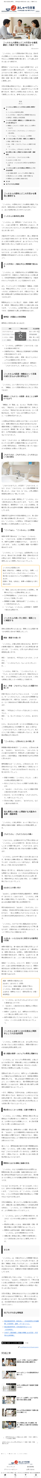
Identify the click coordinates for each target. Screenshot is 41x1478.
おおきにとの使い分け (14, 160)
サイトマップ (11, 1466)
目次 (20, 101)
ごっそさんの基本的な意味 (16, 112)
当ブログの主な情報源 (12, 184)
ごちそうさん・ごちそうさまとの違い (19, 157)
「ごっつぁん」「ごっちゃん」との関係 (20, 136)
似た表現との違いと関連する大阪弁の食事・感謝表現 (20, 153)
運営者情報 (30, 1466)
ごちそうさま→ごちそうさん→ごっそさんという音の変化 (22, 132)
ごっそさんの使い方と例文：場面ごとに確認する (20, 138)
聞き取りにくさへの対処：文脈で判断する (20, 176)
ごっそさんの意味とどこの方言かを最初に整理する (20, 108)
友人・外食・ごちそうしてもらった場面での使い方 (22, 145)
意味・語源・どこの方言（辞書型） (13, 1343)
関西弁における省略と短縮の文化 (18, 178)
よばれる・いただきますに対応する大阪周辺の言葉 (22, 164)
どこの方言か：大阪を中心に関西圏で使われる (22, 115)
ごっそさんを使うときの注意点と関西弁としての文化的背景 (20, 169)
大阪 (27, 1343)
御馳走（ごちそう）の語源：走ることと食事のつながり (22, 127)
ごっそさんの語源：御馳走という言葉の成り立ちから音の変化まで (20, 122)
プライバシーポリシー (10, 1469)
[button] (37, 723)
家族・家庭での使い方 (14, 141)
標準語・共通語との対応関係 (16, 117)
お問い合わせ (30, 1469)
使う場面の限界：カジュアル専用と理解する (21, 173)
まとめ (8, 181)
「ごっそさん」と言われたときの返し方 (20, 149)
